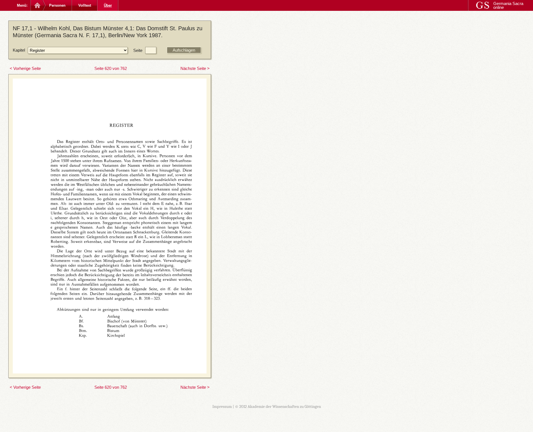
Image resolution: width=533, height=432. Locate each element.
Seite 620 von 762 (110, 68)
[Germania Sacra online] (36, 5)
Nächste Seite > (195, 68)
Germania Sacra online (508, 5)
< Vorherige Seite (25, 68)
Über (108, 5)
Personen (57, 5)
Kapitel (19, 50)
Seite (137, 50)
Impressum (222, 406)
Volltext (84, 5)
